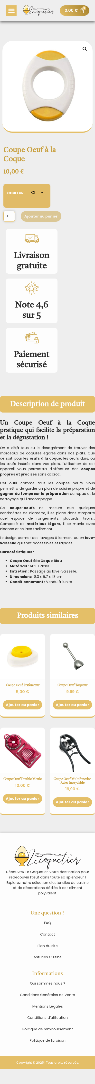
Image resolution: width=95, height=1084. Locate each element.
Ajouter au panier (41, 216)
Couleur (15, 193)
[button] (11, 10)
